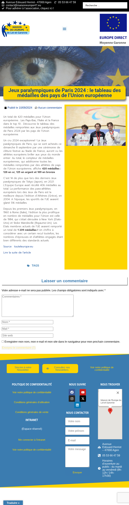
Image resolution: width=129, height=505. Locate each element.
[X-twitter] (83, 398)
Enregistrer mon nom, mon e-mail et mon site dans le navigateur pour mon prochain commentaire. (62, 341)
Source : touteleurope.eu (18, 246)
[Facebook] (72, 392)
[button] (64, 29)
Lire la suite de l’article (17, 252)
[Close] (118, 393)
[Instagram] (72, 398)
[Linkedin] (77, 405)
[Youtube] (83, 392)
